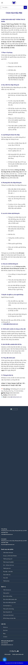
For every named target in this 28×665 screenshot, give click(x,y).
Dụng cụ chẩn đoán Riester (10, 555)
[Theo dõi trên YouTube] (17, 651)
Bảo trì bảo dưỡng (7, 596)
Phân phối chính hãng (8, 609)
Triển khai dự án (7, 590)
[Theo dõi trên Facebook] (10, 651)
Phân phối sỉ (6, 593)
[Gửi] (25, 7)
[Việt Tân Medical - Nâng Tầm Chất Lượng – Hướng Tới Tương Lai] (14, 2)
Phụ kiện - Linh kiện (8, 571)
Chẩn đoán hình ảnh (8, 552)
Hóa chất (5, 578)
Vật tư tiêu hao (6, 574)
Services (5, 630)
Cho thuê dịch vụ (7, 605)
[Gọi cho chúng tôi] (15, 651)
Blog (4, 633)
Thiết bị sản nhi (6, 568)
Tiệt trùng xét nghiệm (8, 562)
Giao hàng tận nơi (7, 612)
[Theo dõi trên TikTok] (14, 651)
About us (5, 627)
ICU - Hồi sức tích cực (8, 565)
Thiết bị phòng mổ (7, 559)
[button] (2, 3)
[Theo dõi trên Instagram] (12, 651)
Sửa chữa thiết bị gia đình (9, 602)
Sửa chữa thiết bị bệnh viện (10, 599)
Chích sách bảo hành (8, 615)
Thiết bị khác (6, 581)
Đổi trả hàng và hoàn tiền (9, 618)
